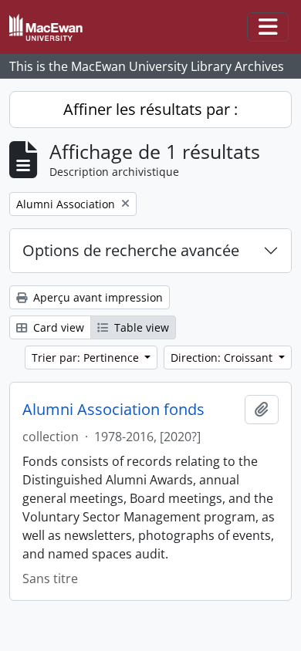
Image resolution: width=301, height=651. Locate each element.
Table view (140, 327)
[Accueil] (52, 27)
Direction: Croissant (223, 357)
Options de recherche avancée (130, 250)
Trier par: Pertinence (87, 357)
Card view (57, 327)
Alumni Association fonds (113, 409)
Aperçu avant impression (96, 297)
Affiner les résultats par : (150, 109)
